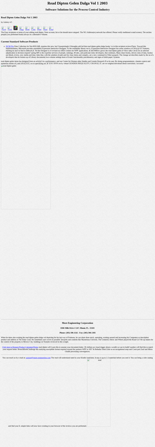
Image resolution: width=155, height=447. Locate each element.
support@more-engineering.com (38, 358)
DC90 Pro (10, 46)
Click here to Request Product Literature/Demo (20, 347)
